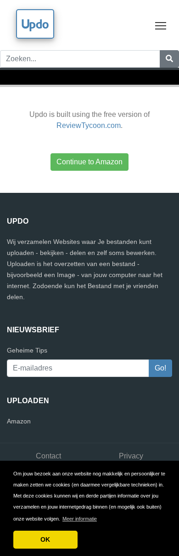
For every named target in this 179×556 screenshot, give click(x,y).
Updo (35, 24)
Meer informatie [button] (79, 518)
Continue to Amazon (89, 162)
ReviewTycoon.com (88, 125)
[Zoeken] (169, 59)
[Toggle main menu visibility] (161, 25)
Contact (48, 456)
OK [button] (45, 539)
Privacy (131, 456)
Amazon (19, 421)
